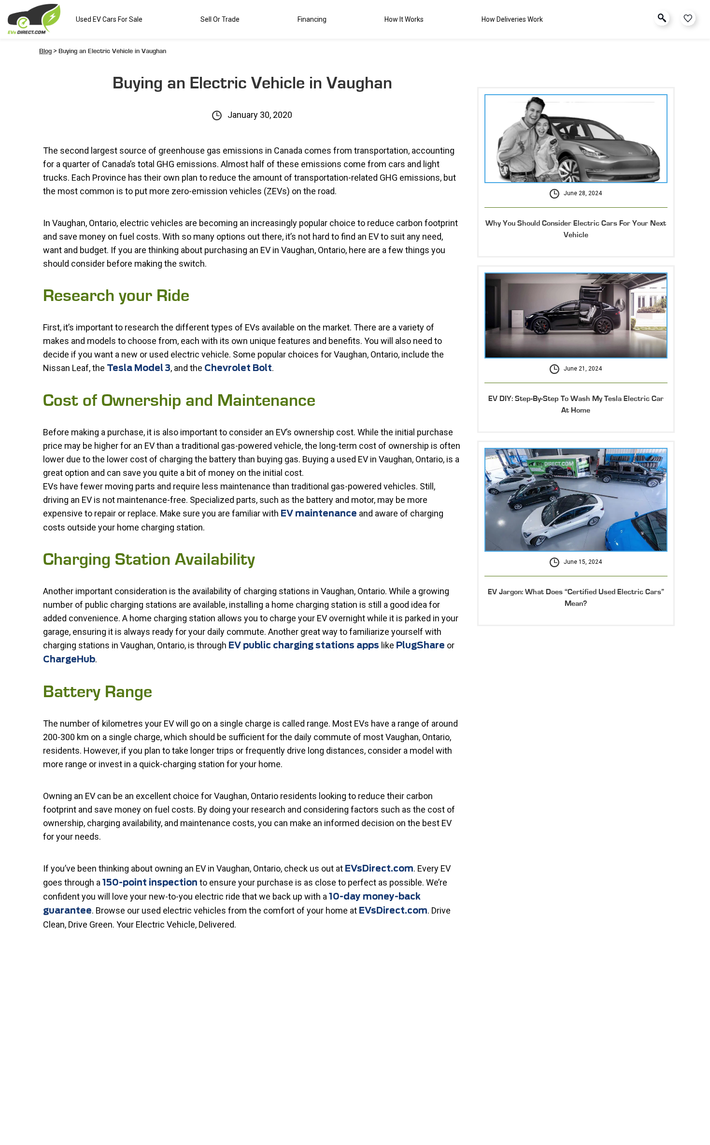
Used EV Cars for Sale (109, 19)
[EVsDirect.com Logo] (34, 19)
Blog (45, 51)
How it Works (404, 19)
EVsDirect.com (393, 911)
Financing (312, 19)
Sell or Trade (220, 19)
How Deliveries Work (512, 19)
